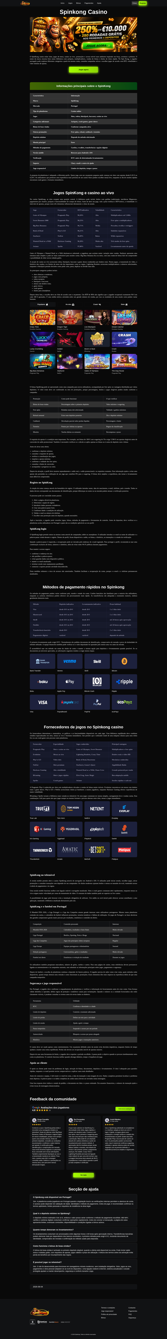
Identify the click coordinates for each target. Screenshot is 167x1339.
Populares (41, 304)
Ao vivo (68, 304)
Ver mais (83, 1175)
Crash (95, 304)
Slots (123, 304)
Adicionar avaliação (125, 1109)
